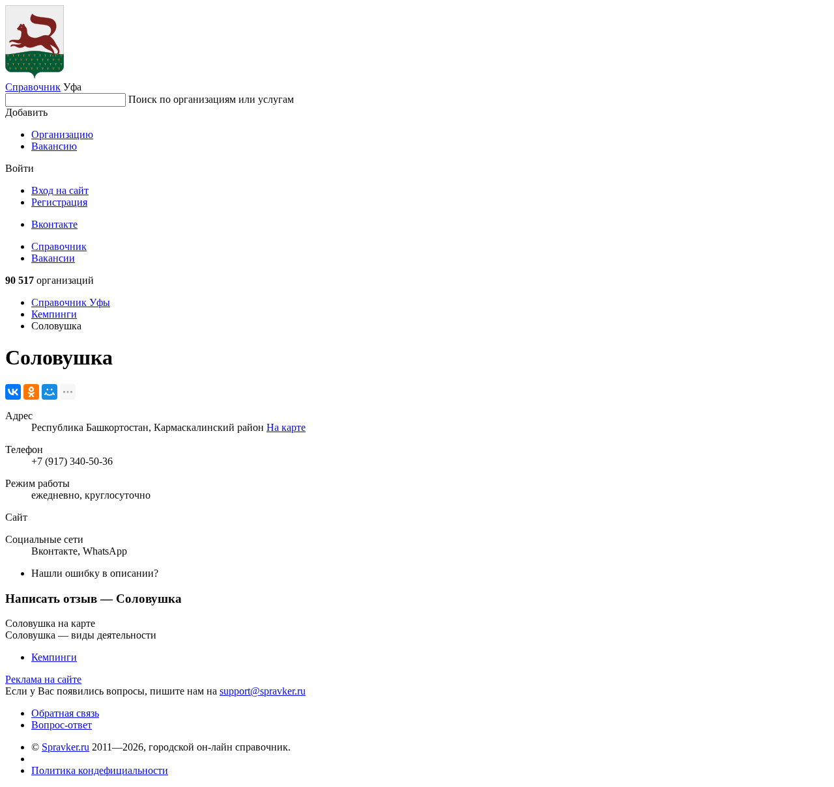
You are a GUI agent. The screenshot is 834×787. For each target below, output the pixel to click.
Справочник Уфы (70, 302)
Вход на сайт (60, 190)
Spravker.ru (65, 746)
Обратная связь (65, 713)
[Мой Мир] (49, 392)
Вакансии (53, 258)
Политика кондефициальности (99, 770)
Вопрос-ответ (61, 724)
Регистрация (59, 202)
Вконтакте (54, 224)
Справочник (33, 86)
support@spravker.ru (263, 691)
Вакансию (54, 146)
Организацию (62, 134)
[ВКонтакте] (13, 392)
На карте (286, 427)
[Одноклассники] (31, 392)
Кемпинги (54, 314)
